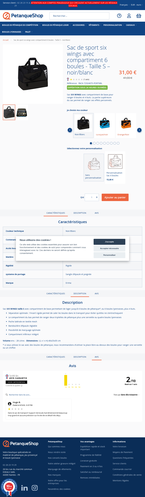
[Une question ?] (119, 15)
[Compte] (128, 15)
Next (139, 130)
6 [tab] (108, 143)
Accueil (5, 40)
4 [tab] (101, 143)
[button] (137, 5)
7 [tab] (111, 143)
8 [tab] (115, 143)
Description (79, 213)
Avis (97, 213)
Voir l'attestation (16, 382)
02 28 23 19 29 (9, 465)
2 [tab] (94, 143)
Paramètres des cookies (59, 489)
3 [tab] (98, 143)
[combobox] (79, 15)
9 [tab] (118, 143)
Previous (70, 130)
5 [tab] (104, 143)
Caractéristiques (55, 213)
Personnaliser (109, 255)
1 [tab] (91, 143)
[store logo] (23, 16)
